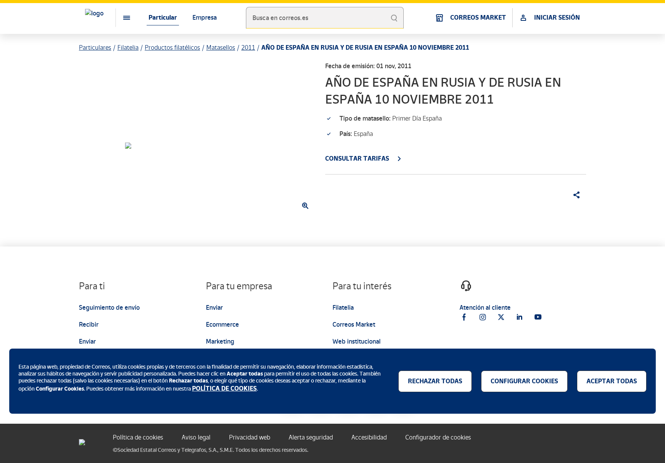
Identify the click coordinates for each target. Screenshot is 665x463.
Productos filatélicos (172, 47)
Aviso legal (196, 437)
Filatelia (128, 47)
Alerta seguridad (311, 437)
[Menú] (120, 18)
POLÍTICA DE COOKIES (224, 388)
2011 (248, 47)
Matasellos (220, 47)
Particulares (95, 47)
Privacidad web (249, 437)
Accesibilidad (369, 437)
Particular (163, 17)
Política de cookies (138, 437)
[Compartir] (573, 195)
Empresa (204, 17)
